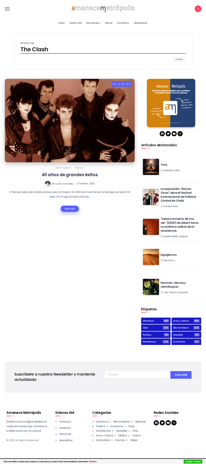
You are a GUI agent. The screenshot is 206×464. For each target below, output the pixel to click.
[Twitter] (168, 133)
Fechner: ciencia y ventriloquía (173, 285)
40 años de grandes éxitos (70, 175)
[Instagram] (180, 133)
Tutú (164, 165)
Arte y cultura (63, 167)
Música (79, 167)
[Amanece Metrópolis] (103, 8)
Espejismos (169, 255)
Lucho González (64, 183)
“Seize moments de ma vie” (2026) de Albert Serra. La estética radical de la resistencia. (180, 225)
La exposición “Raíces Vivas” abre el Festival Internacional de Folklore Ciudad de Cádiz (178, 195)
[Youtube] (174, 133)
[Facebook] (162, 133)
